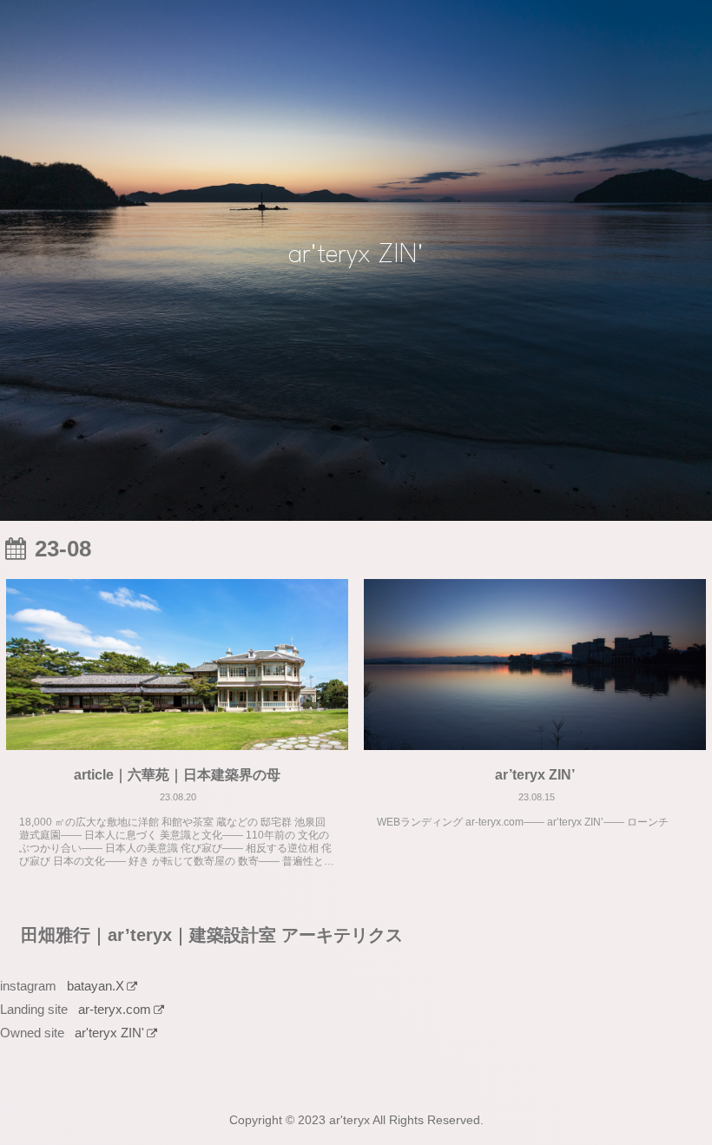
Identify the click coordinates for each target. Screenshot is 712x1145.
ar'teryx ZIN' (109, 1032)
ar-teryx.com (114, 1009)
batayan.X (95, 985)
